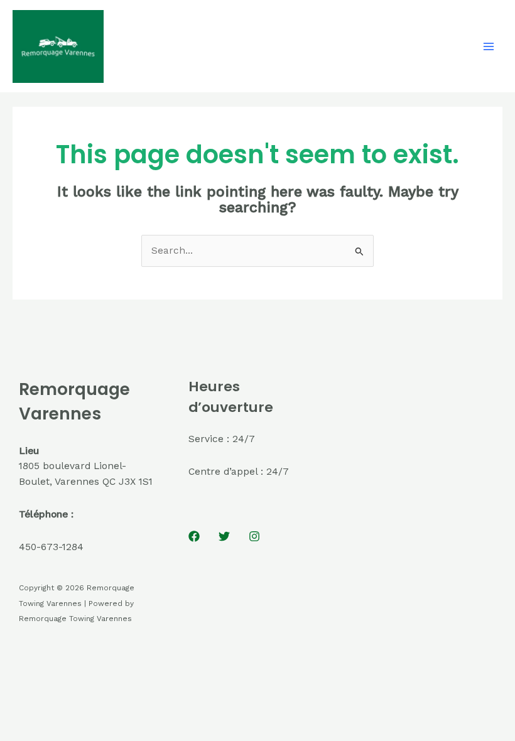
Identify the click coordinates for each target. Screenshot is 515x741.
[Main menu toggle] (488, 46)
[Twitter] (224, 536)
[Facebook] (194, 536)
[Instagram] (254, 536)
